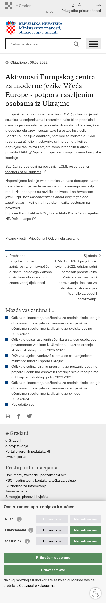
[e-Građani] (26, 5)
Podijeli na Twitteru (29, 416)
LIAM (23, 152)
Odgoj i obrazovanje (63, 238)
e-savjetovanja (16, 446)
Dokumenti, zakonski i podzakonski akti (35, 475)
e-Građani (13, 440)
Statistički (13, 541)
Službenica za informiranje (26, 486)
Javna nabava (16, 491)
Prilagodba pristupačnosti (81, 11)
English (95, 5)
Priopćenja (37, 238)
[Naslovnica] (53, 28)
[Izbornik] (93, 43)
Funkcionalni (15, 530)
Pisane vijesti (15, 238)
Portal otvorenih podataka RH (28, 451)
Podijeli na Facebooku (18, 416)
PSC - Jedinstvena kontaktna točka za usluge (40, 480)
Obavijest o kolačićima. (36, 585)
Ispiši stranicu (8, 416)
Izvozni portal (15, 457)
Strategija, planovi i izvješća (26, 497)
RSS (49, 12)
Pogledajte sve (22, 404)
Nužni (9, 519)
